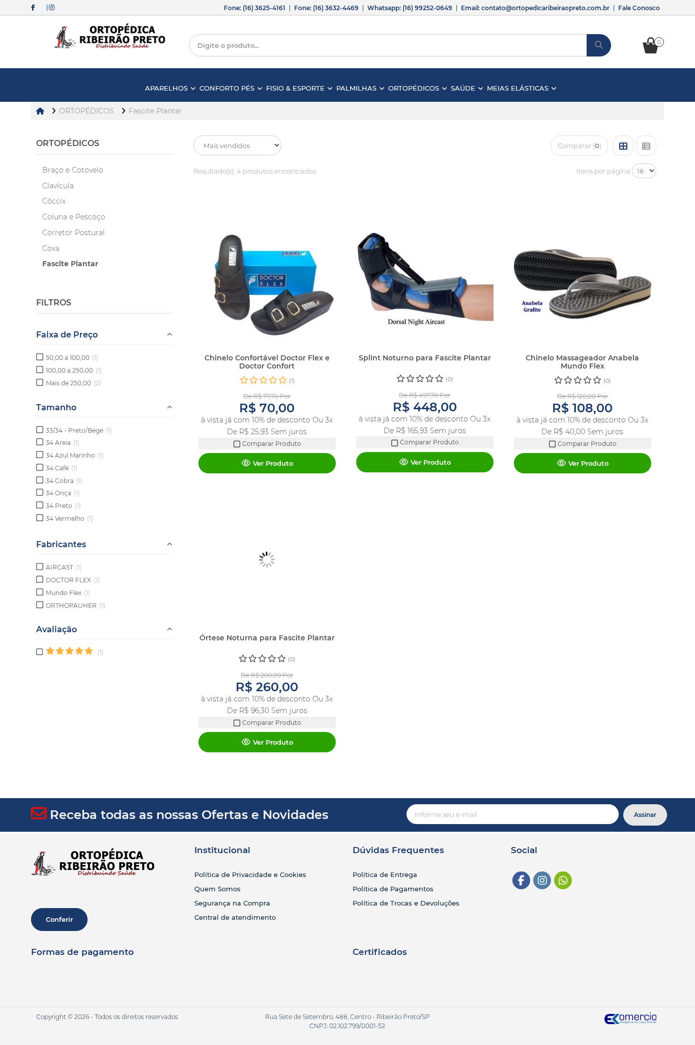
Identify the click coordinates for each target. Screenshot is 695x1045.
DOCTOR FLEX (73, 580)
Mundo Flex (68, 593)
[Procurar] (599, 45)
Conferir (59, 919)
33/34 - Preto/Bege (79, 430)
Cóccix (54, 201)
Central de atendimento (235, 917)
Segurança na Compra (232, 903)
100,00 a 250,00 (74, 370)
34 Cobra (64, 481)
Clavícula (58, 185)
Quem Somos (217, 889)
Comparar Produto (271, 443)
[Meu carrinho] (656, 50)
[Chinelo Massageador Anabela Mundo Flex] (582, 280)
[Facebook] (521, 880)
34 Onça (63, 493)
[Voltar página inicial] (41, 111)
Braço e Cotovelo (72, 170)
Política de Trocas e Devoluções (406, 903)
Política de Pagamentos (393, 889)
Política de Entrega (385, 874)
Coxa (51, 248)
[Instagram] (542, 880)
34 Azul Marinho (75, 455)
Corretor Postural (73, 232)
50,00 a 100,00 (72, 357)
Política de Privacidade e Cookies (250, 874)
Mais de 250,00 (73, 383)
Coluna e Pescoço (73, 216)
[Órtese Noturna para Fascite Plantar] (267, 560)
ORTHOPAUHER (75, 605)
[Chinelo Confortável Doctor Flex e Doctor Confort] (267, 280)
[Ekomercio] (630, 1018)
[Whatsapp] (563, 880)
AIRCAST (64, 567)
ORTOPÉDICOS (67, 143)
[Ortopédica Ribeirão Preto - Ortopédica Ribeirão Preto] (110, 36)
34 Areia (62, 442)
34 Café (61, 468)
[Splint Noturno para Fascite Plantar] (425, 280)
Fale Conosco (639, 8)
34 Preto (63, 506)
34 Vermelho (69, 518)
